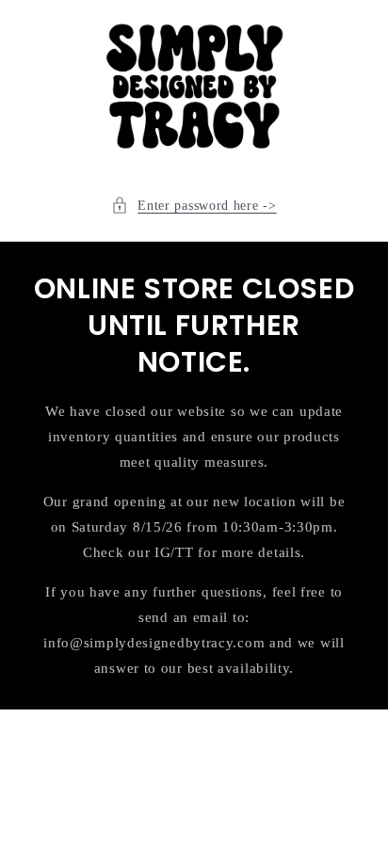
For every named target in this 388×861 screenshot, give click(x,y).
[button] (193, 205)
